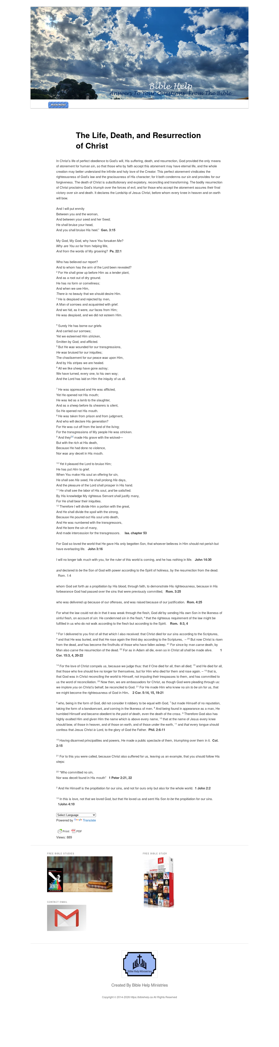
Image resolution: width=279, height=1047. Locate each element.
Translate (89, 820)
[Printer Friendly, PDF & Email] (69, 831)
